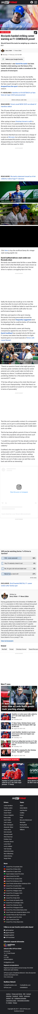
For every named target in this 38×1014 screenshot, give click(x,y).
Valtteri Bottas (8, 856)
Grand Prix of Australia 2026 (14, 866)
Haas (21, 817)
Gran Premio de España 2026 (14, 900)
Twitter (21, 996)
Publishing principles (20, 998)
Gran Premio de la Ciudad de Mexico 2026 (18, 912)
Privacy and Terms (17, 994)
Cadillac (22, 813)
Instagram (27, 996)
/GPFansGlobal (9, 937)
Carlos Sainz (7, 829)
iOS (12, 998)
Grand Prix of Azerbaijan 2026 (14, 902)
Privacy (15, 1003)
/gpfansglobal (9, 930)
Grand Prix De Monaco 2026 (14, 881)
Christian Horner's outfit (23, 121)
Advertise (8, 996)
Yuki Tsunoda (7, 849)
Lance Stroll (7, 844)
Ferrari (11, 649)
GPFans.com (7, 987)
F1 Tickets (9, 1003)
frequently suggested (23, 320)
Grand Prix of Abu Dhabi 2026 (14, 922)
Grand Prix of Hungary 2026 (14, 893)
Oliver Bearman (8, 837)
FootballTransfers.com (10, 985)
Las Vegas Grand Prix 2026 (14, 917)
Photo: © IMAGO (5, 28)
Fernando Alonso (9, 841)
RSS (24, 994)
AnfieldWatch (24, 987)
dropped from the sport (9, 86)
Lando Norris (7, 810)
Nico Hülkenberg (8, 853)
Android (8, 998)
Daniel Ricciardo (5, 32)
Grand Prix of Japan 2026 (13, 871)
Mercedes (22, 822)
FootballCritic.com (25, 985)
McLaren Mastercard (26, 820)
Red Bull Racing (24, 827)
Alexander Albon (8, 827)
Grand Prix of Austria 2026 (13, 886)
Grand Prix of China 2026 (13, 869)
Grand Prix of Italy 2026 (13, 898)
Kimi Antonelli (8, 832)
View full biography (7, 641)
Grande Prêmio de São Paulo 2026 (16, 914)
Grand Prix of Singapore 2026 (14, 907)
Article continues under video (19, 100)
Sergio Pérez (7, 858)
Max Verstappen (8, 825)
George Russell (8, 834)
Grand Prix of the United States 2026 (16, 910)
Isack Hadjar (7, 820)
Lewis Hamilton (8, 805)
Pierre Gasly (7, 817)
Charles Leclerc (8, 808)
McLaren (11, 137)
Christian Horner (21, 649)
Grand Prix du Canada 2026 (14, 878)
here (6, 250)
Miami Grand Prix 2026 (12, 876)
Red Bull (4, 649)
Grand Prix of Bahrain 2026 (14, 905)
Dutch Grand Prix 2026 (12, 895)
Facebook (15, 996)
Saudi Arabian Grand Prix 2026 (15, 874)
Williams (22, 829)
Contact (28, 994)
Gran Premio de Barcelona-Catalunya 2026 (18, 883)
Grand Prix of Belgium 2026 (14, 890)
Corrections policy (11, 1000)
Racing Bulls (23, 825)
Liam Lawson (8, 822)
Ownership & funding (23, 1000)
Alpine (21, 805)
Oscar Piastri (7, 813)
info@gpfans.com (9, 962)
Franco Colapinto (9, 815)
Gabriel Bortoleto (8, 851)
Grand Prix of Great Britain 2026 (15, 888)
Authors (8, 994)
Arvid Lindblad (8, 846)
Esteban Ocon (8, 839)
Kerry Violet (9, 50)
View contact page (8, 977)
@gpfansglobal (9, 932)
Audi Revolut (23, 810)
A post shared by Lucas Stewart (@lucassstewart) (16, 514)
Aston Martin (23, 808)
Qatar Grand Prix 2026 (12, 919)
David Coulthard (6, 333)
